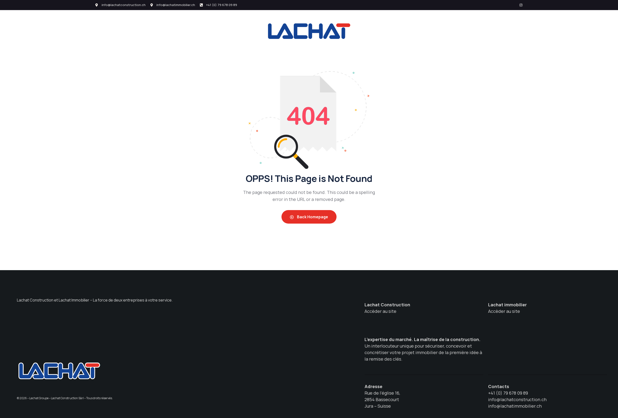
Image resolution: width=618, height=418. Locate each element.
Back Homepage (312, 216)
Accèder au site (380, 311)
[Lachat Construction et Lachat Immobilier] (309, 31)
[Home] (59, 371)
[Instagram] (521, 5)
